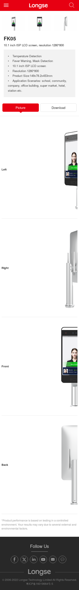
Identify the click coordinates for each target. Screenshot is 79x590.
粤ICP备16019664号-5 (39, 584)
